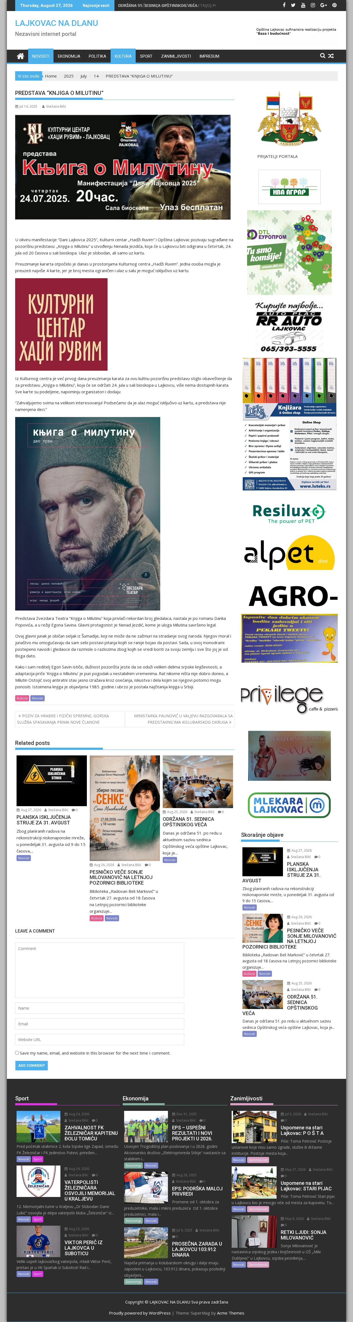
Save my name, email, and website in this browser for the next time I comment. (95, 1053)
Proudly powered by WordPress (140, 1313)
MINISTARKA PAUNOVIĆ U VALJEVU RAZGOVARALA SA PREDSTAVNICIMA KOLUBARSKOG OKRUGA (183, 718)
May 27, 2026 (295, 1169)
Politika (97, 56)
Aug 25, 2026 (176, 811)
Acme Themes (230, 1313)
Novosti (40, 56)
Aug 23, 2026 (78, 1229)
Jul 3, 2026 (292, 1114)
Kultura (123, 56)
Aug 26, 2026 (103, 864)
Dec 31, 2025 (186, 1114)
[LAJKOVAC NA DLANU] (20, 55)
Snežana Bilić (56, 106)
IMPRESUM (209, 56)
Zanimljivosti (176, 56)
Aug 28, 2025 (186, 1175)
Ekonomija (69, 56)
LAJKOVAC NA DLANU (56, 23)
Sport (146, 56)
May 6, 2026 (294, 1218)
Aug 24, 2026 (78, 1114)
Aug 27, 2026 (30, 810)
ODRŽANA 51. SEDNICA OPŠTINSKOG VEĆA (162, 5)
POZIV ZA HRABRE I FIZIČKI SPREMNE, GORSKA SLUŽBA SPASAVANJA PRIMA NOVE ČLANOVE (63, 718)
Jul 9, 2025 (184, 1230)
